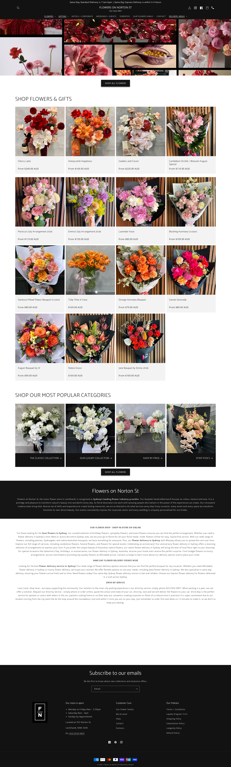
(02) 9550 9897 (115, 11)
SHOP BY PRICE (151, 458)
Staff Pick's (203, 458)
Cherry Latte (24, 161)
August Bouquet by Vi (29, 368)
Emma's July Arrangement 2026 (84, 231)
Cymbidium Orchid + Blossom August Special (188, 163)
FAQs (118, 718)
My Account (121, 714)
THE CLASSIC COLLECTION (44, 458)
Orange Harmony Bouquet (132, 299)
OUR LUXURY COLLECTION (94, 458)
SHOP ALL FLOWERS (115, 83)
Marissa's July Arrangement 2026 (35, 231)
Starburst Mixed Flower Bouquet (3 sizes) (39, 299)
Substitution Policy (175, 723)
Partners (120, 728)
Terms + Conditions (175, 709)
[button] (50, 16)
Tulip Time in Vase (77, 299)
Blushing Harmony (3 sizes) (183, 231)
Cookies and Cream (129, 161)
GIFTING (62, 16)
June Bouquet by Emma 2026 (134, 368)
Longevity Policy (174, 728)
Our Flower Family (125, 709)
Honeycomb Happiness (80, 161)
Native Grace (75, 368)
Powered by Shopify (127, 765)
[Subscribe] (136, 689)
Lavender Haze (126, 231)
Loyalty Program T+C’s (177, 714)
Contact (119, 723)
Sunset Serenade (178, 299)
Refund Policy (173, 733)
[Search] (18, 8)
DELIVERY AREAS (177, 16)
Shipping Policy (173, 718)
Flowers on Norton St (111, 765)
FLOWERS (48, 16)
